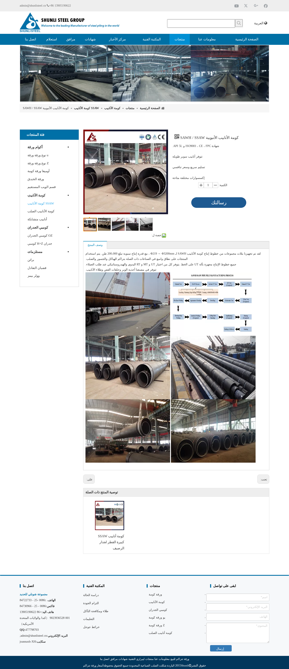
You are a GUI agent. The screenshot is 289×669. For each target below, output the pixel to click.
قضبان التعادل (37, 268)
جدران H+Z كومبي (40, 243)
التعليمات (88, 619)
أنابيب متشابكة (37, 219)
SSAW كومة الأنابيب (41, 203)
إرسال (220, 648)
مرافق (114, 659)
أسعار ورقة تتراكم (93, 665)
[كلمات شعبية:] (239, 23)
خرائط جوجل (91, 627)
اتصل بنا (104, 659)
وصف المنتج (95, 245)
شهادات (123, 659)
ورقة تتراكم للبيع (180, 659)
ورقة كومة (155, 594)
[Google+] (256, 5)
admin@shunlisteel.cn (33, 5)
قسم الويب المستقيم (42, 187)
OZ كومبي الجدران (40, 235)
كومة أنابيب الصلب (160, 633)
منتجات (149, 659)
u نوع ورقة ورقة (38, 155)
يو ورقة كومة (157, 617)
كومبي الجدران (38, 227)
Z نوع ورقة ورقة (38, 163)
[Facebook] (265, 5)
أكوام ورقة (35, 147)
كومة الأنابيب (36, 195)
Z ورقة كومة (157, 625)
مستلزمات (35, 252)
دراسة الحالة (91, 595)
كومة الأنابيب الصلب (41, 211)
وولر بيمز (34, 275)
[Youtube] (236, 5)
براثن (31, 260)
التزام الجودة (91, 603)
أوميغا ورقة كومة (39, 171)
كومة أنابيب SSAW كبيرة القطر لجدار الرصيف (111, 542)
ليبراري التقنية (136, 659)
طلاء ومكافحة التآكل (95, 611)
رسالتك (219, 202)
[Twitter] (246, 5)
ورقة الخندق (36, 179)
